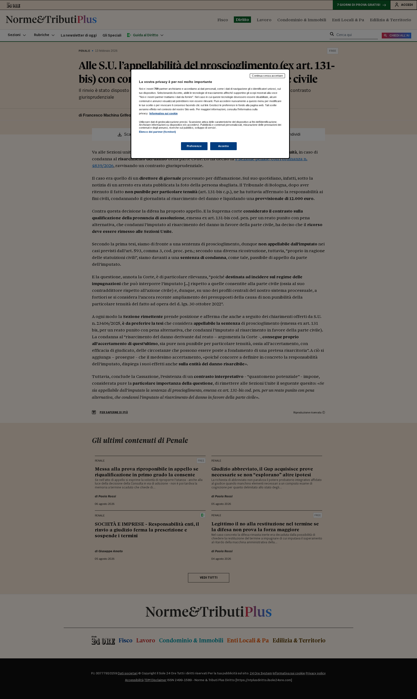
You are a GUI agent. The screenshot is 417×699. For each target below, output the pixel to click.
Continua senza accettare (267, 75)
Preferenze (194, 146)
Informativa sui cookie (163, 113)
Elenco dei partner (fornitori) (157, 131)
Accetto (223, 146)
